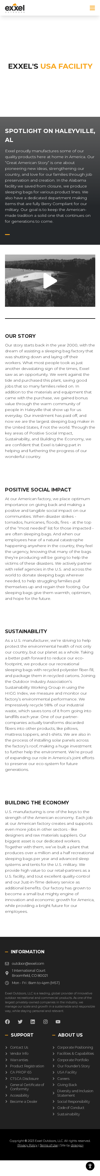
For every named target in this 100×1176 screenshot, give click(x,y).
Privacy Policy (28, 1145)
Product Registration (27, 1066)
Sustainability (68, 1114)
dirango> (77, 1145)
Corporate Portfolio (72, 1060)
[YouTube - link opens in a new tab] (58, 1021)
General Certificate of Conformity (27, 1087)
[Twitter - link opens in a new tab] (20, 1021)
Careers (63, 1079)
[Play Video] (50, 281)
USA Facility (66, 1072)
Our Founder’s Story (73, 1066)
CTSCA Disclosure (24, 1079)
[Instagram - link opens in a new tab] (45, 1021)
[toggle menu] (92, 8)
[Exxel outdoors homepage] (15, 8)
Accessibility (19, 1095)
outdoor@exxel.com (28, 963)
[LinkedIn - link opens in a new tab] (32, 1021)
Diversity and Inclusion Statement (75, 1093)
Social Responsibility (73, 1101)
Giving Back (67, 1085)
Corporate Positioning (75, 1048)
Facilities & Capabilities (75, 1054)
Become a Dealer (23, 1101)
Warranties (19, 1060)
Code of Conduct (70, 1108)
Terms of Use (49, 1145)
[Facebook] (7, 1021)
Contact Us (19, 1048)
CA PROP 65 (20, 1072)
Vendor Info (19, 1054)
